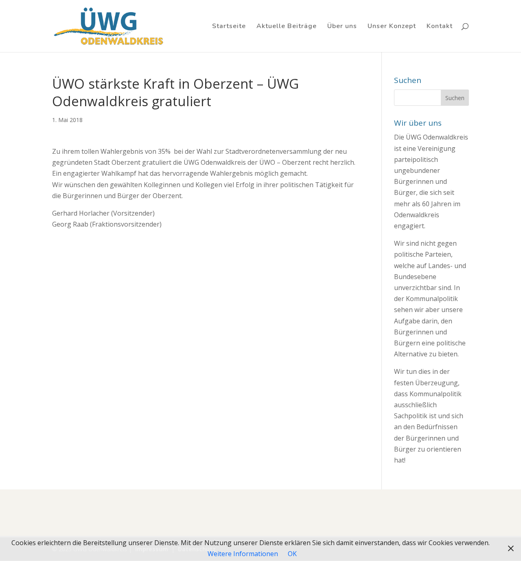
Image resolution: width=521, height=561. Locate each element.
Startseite (229, 27)
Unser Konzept (392, 27)
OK (292, 553)
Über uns (342, 27)
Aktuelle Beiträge (286, 27)
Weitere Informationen (243, 553)
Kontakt (440, 27)
